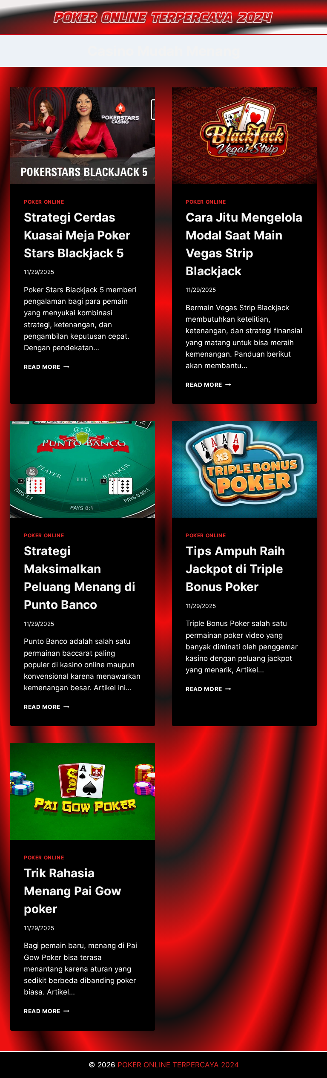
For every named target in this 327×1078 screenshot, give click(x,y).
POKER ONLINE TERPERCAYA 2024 (178, 1065)
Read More (46, 366)
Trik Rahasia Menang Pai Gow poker (72, 891)
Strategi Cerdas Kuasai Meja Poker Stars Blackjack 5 (77, 235)
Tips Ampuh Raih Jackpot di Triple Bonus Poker (235, 569)
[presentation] (82, 135)
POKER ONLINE (44, 202)
